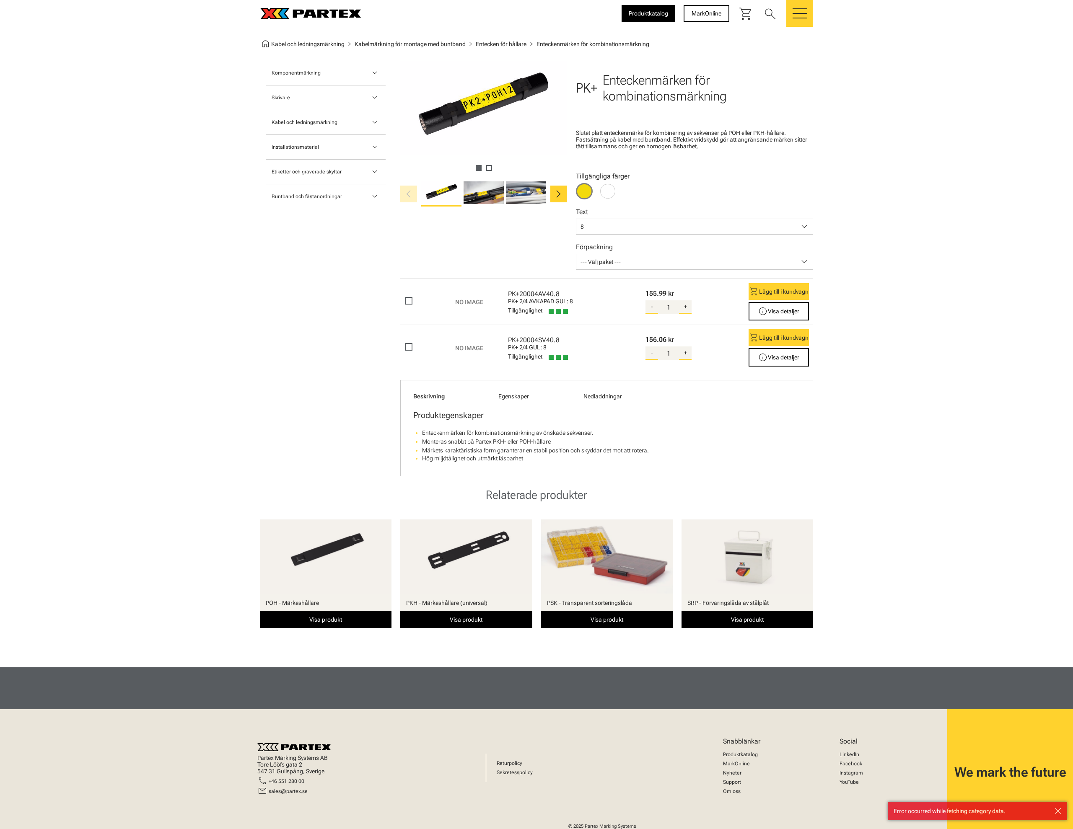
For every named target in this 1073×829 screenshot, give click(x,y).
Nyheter (732, 773)
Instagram (851, 773)
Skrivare (281, 98)
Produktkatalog (740, 754)
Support (732, 782)
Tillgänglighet (525, 310)
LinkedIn (849, 754)
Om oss (732, 791)
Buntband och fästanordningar (307, 196)
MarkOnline (736, 764)
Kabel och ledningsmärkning (304, 122)
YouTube (849, 782)
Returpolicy (509, 763)
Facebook (851, 764)
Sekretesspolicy (515, 772)
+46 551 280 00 (286, 781)
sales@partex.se (288, 791)
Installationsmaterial (295, 147)
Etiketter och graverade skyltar (307, 172)
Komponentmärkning (296, 73)
